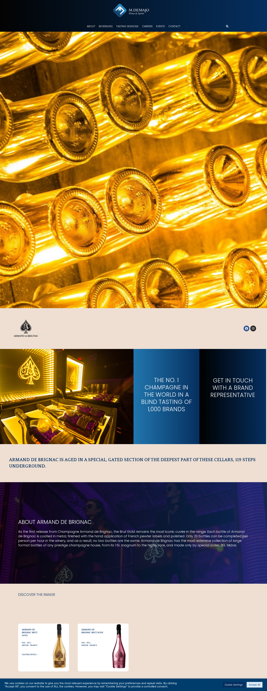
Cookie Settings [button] (234, 684)
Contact (174, 26)
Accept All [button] (254, 684)
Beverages (106, 26)
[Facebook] (246, 328)
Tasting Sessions (127, 26)
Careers (147, 26)
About (91, 26)
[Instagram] (253, 328)
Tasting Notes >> (30, 655)
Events (160, 26)
